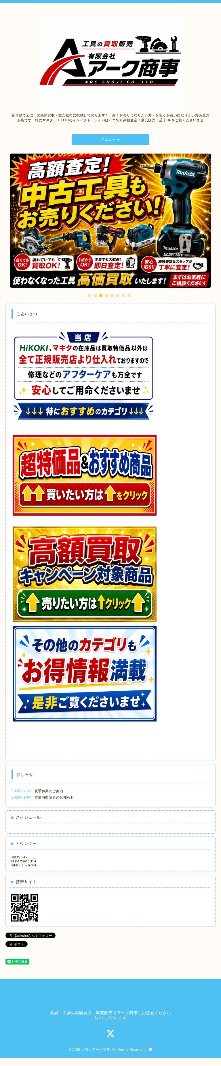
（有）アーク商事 (95, 1058)
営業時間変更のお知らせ (54, 805)
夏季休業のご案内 (49, 799)
